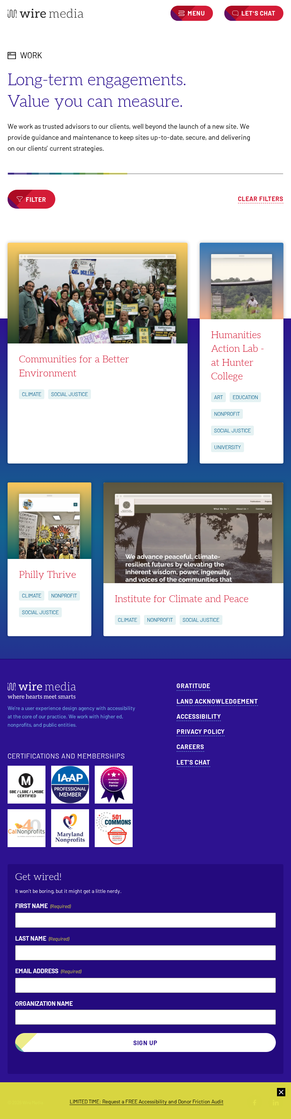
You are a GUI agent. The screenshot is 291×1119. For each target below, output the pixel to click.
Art (218, 397)
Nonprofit (227, 413)
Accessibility (199, 716)
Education (245, 397)
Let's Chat (258, 13)
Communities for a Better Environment (74, 366)
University (227, 447)
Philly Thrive (47, 575)
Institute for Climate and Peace (182, 599)
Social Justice (69, 394)
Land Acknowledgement (217, 701)
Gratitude (193, 685)
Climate (31, 394)
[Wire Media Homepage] (45, 13)
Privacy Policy (201, 731)
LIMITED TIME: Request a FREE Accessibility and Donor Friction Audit (147, 1101)
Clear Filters (260, 198)
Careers (190, 746)
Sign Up (145, 1042)
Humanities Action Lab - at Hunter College (237, 355)
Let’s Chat (193, 762)
